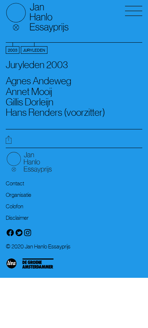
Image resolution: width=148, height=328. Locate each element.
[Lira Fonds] (14, 268)
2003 (12, 50)
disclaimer (17, 217)
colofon (14, 206)
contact (15, 183)
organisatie (18, 194)
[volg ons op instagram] (27, 235)
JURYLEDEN (34, 50)
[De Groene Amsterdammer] (40, 268)
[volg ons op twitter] (19, 235)
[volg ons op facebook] (10, 235)
